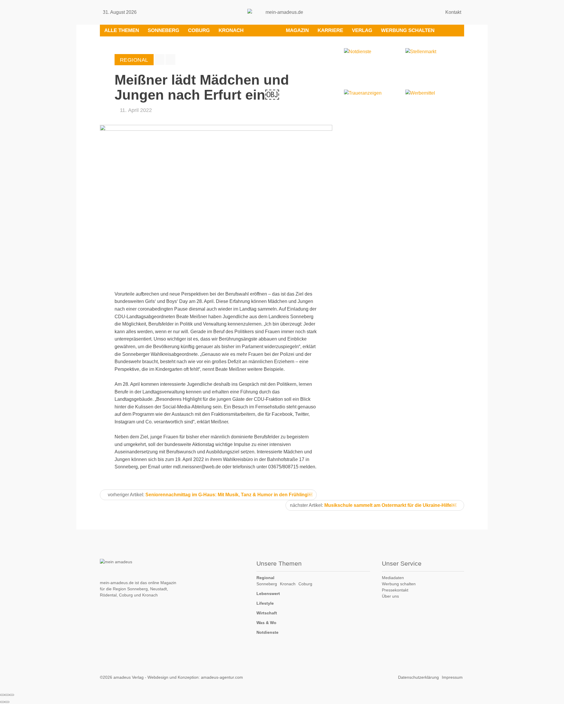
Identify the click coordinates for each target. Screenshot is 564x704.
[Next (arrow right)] (7, 702)
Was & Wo (266, 622)
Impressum (452, 677)
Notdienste (267, 632)
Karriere (330, 30)
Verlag (362, 30)
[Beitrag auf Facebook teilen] (159, 59)
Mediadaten (393, 577)
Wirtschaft (266, 613)
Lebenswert (268, 593)
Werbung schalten (407, 30)
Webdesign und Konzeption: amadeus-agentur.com (195, 677)
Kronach (231, 30)
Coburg (199, 30)
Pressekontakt (395, 590)
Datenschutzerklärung (418, 677)
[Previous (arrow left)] (2, 702)
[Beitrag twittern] (170, 59)
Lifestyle (265, 603)
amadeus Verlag (128, 677)
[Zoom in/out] (11, 695)
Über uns (390, 596)
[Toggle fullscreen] (7, 695)
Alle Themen (121, 30)
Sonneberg (163, 30)
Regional (265, 577)
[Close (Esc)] (2, 695)
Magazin (297, 30)
